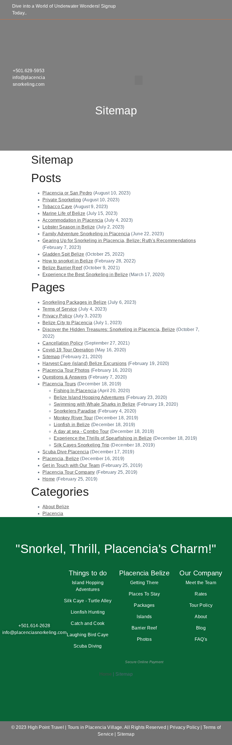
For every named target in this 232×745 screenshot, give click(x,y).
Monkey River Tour (73, 417)
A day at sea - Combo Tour (81, 431)
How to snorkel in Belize (67, 261)
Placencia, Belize (60, 458)
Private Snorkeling (61, 199)
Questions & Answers (64, 377)
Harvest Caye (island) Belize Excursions (84, 363)
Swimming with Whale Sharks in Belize (95, 404)
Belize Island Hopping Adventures (89, 397)
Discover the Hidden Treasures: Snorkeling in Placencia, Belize (108, 329)
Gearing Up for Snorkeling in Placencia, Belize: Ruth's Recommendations (119, 240)
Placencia (52, 513)
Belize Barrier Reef (62, 267)
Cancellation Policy (62, 343)
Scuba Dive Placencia (65, 451)
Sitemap (51, 356)
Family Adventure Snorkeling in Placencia (86, 233)
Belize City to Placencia (67, 322)
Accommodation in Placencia (72, 220)
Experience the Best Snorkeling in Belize (85, 274)
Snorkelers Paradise (75, 411)
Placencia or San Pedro (67, 193)
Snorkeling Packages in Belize (74, 302)
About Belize (55, 506)
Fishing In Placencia (75, 390)
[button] (139, 80)
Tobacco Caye (57, 206)
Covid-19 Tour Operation (68, 349)
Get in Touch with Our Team (71, 465)
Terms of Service (59, 309)
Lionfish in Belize (72, 424)
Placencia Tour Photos (65, 370)
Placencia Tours (59, 383)
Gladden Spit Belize (63, 254)
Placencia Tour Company (68, 472)
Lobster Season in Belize (68, 227)
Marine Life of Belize (63, 213)
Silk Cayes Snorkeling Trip (81, 445)
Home (48, 479)
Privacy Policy (57, 315)
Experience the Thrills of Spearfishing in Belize (103, 438)
